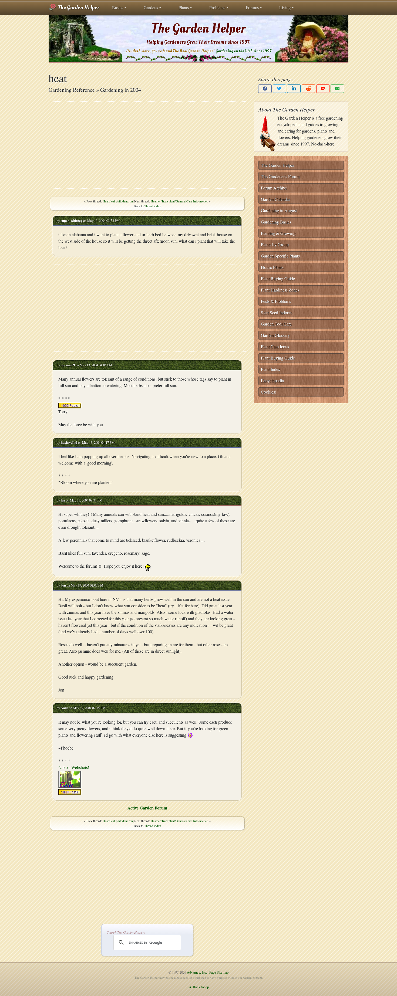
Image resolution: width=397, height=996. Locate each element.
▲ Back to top (199, 986)
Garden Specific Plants (280, 256)
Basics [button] (117, 7)
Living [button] (285, 7)
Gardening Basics (276, 222)
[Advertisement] (147, 145)
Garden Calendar (275, 199)
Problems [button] (217, 7)
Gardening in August (279, 210)
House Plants (272, 267)
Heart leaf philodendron (118, 201)
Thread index (152, 206)
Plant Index (270, 369)
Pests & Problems (276, 301)
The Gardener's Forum (280, 176)
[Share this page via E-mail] (337, 88)
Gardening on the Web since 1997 (243, 51)
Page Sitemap (218, 972)
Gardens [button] (151, 7)
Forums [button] (252, 7)
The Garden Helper (78, 7)
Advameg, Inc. (197, 972)
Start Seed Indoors (276, 312)
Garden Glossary (275, 335)
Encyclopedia (272, 380)
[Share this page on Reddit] (308, 88)
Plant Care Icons (275, 346)
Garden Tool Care (276, 324)
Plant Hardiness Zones (280, 290)
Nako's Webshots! (73, 767)
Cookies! (268, 392)
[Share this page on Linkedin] (294, 88)
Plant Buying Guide (278, 278)
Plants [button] (184, 7)
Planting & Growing (278, 233)
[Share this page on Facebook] (265, 88)
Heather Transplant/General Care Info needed (179, 201)
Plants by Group (275, 244)
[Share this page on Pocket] (323, 88)
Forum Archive (274, 188)
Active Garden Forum (147, 808)
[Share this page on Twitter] (279, 88)
